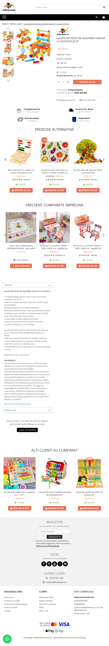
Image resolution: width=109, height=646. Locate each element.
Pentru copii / (16, 24)
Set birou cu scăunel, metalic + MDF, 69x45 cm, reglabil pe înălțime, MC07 (88, 247)
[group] (34, 45)
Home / (6, 24)
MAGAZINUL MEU (13, 591)
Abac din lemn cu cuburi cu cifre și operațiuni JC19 (21, 171)
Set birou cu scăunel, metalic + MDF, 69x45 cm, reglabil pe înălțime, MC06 (54, 247)
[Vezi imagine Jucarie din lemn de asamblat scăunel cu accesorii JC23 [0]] (8, 36)
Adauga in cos (87, 82)
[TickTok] (59, 563)
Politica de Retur (46, 600)
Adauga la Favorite (67, 100)
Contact (7, 611)
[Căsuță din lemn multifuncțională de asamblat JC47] (54, 473)
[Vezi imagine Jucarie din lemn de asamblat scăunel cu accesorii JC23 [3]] (8, 73)
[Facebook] (43, 563)
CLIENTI (43, 591)
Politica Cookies (10, 607)
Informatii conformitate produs (17, 404)
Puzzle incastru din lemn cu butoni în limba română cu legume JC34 (54, 171)
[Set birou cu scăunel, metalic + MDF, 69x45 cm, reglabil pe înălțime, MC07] (88, 227)
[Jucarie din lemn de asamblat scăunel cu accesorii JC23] (34, 45)
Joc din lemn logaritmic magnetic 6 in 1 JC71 (19, 493)
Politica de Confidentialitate (47, 546)
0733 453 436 (56, 578)
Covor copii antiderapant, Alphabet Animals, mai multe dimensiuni (21, 247)
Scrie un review (27, 430)
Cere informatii (88, 100)
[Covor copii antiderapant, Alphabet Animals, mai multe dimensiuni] (21, 227)
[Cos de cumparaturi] (103, 17)
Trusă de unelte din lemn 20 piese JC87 (89, 493)
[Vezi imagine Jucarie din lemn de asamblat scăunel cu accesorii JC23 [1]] (8, 48)
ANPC (41, 607)
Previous (8, 28)
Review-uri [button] (10, 410)
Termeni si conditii (12, 600)
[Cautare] (104, 7)
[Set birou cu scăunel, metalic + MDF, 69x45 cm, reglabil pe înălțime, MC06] (54, 227)
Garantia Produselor (47, 604)
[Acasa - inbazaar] (16, 7)
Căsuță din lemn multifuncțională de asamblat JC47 (55, 493)
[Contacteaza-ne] (97, 17)
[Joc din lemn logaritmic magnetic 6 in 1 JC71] (20, 473)
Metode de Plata (46, 597)
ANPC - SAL (44, 611)
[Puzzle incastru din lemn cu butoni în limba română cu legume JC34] (54, 151)
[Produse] (4, 18)
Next (8, 80)
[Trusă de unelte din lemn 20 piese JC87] (89, 473)
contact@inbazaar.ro (56, 582)
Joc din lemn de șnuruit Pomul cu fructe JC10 (88, 171)
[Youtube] (54, 563)
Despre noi (8, 597)
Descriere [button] (8, 285)
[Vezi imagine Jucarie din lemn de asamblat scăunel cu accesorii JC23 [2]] (8, 61)
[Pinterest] (49, 563)
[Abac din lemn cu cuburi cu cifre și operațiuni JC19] (21, 151)
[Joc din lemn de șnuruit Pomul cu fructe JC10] (88, 151)
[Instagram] (65, 563)
